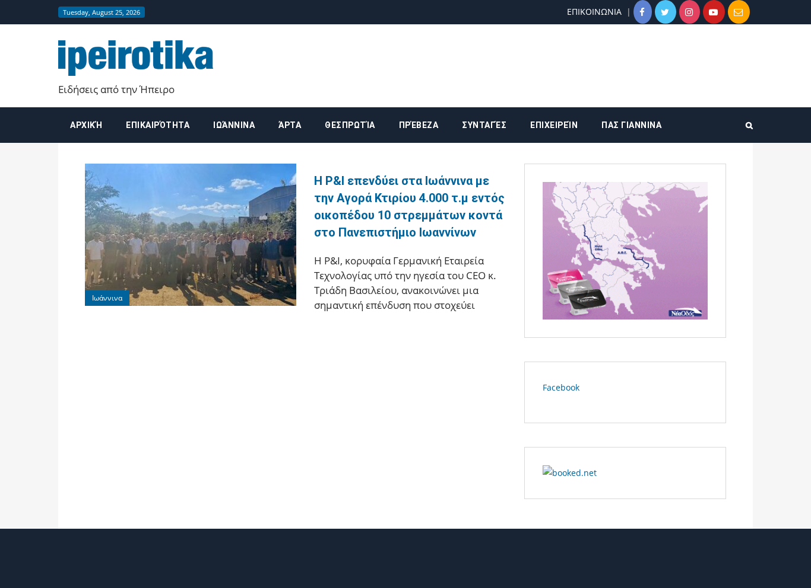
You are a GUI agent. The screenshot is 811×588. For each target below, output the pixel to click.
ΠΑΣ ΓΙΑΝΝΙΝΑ (631, 125)
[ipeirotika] (135, 57)
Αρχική (86, 125)
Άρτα (289, 125)
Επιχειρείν (554, 125)
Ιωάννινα (234, 125)
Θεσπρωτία (350, 125)
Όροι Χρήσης (405, 569)
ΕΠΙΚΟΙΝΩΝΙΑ (594, 11)
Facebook (561, 387)
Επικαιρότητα (157, 125)
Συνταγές (484, 125)
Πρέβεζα (419, 125)
